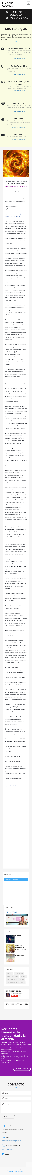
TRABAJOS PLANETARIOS (13, 982)
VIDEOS (23, 982)
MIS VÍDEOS (11, 912)
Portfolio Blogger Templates (16, 1171)
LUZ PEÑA (18, 936)
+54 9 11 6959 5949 (7, 1149)
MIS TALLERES (19, 955)
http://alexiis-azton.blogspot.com (14, 785)
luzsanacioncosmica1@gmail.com (11, 1141)
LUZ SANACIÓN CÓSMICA (10, 4)
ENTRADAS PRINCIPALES (12, 976)
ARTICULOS (9, 973)
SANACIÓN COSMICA (12, 979)
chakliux (4, 1158)
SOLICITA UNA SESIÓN (22, 1069)
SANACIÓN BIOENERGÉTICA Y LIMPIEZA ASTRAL (21, 947)
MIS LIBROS (23, 976)
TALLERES (21, 979)
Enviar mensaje (8, 1117)
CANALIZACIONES (19, 973)
